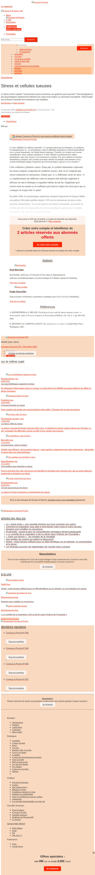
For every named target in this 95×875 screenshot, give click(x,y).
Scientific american (19, 814)
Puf (13, 833)
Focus (14, 745)
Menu (8, 15)
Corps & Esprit (18, 759)
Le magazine (25, 52)
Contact (15, 784)
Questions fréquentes (20, 782)
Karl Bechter (6, 103)
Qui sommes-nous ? (20, 787)
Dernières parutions (13, 627)
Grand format (6, 78)
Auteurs (47, 260)
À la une (15, 747)
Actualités (16, 740)
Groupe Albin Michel (16, 824)
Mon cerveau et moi (20, 762)
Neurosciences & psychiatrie (27, 66)
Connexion (11, 34)
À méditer (16, 755)
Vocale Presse (17, 846)
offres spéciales (13, 28)
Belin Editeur (17, 828)
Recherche (11, 22)
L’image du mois (18, 743)
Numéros (15, 724)
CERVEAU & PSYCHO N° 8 (26, 110)
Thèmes (15, 771)
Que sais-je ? (17, 835)
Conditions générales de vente (23, 792)
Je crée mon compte (47, 244)
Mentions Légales (19, 789)
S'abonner (5, 116)
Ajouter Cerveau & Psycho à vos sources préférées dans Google (43, 136)
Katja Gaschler (19, 103)
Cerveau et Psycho (19, 812)
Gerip (14, 830)
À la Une (6, 574)
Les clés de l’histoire (20, 764)
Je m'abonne (52, 869)
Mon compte (17, 732)
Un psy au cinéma (19, 752)
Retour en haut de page (10, 618)
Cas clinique (17, 766)
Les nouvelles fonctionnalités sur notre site (28, 801)
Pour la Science (18, 810)
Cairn (14, 844)
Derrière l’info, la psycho (21, 750)
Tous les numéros (16, 642)
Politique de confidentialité (22, 794)
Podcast (18, 73)
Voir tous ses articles (18, 282)
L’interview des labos (20, 769)
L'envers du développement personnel (26, 757)
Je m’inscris (47, 567)
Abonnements (17, 722)
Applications (17, 727)
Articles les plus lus (13, 518)
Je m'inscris (47, 704)
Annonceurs (17, 799)
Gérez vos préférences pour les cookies (27, 796)
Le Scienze (16, 819)
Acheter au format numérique (21, 353)
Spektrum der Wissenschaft (22, 817)
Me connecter (55, 221)
